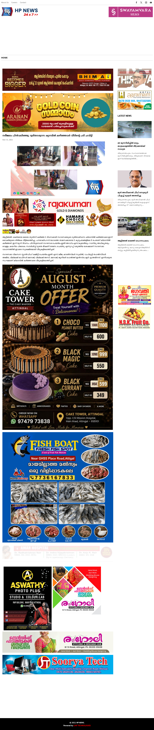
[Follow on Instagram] (146, 2)
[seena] (16, 233)
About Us (5, 3)
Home (4, 58)
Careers (14, 3)
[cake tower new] (57, 429)
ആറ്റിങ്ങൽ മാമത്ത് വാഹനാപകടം (133, 241)
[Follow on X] (141, 2)
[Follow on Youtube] (151, 2)
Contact (23, 3)
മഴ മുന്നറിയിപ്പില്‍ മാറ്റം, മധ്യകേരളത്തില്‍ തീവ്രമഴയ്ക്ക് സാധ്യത (131, 146)
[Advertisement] (77, 37)
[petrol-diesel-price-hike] (135, 87)
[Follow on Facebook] (136, 2)
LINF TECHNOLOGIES (82, 725)
